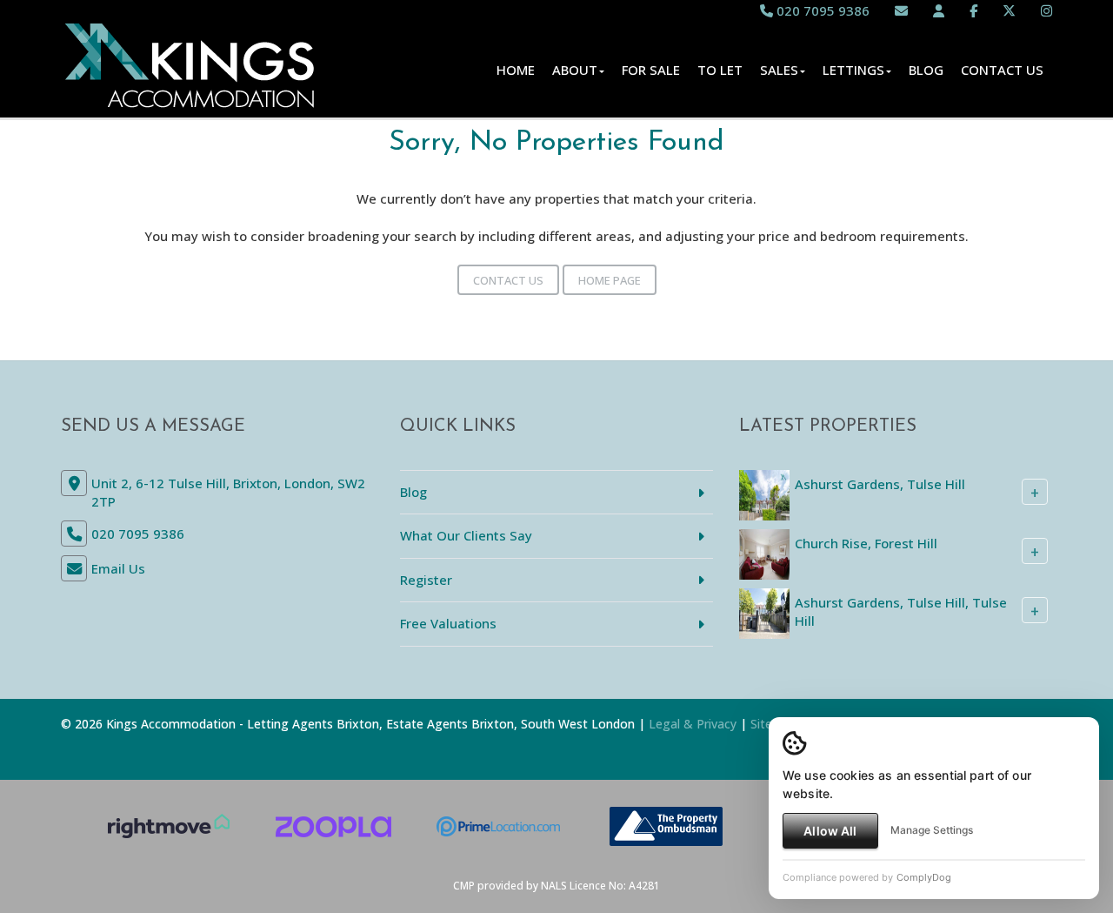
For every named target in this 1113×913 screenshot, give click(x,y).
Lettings (853, 69)
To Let (720, 69)
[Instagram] (1046, 10)
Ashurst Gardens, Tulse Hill (880, 484)
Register (426, 579)
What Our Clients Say (466, 535)
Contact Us (1002, 69)
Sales (779, 69)
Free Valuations (448, 623)
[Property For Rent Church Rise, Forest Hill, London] (764, 552)
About (574, 69)
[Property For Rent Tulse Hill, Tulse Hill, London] (764, 612)
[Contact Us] (938, 10)
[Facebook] (973, 10)
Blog (926, 69)
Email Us (118, 568)
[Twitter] (1009, 10)
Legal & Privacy (692, 723)
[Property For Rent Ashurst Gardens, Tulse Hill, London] (764, 493)
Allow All (829, 830)
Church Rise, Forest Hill (866, 543)
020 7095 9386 (821, 10)
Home (516, 69)
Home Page (609, 280)
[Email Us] (901, 10)
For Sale (651, 69)
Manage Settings (931, 829)
